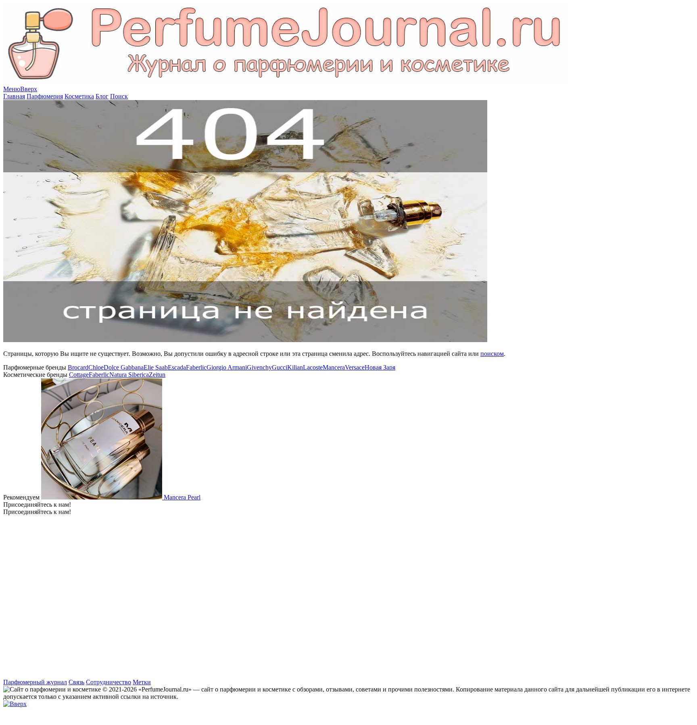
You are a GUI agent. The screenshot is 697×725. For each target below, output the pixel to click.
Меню (11, 89)
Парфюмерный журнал (35, 682)
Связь (76, 682)
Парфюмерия (45, 96)
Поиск (119, 96)
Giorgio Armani (227, 367)
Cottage (79, 374)
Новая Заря (380, 367)
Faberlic (196, 367)
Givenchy (259, 367)
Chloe (96, 367)
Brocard (78, 367)
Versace (355, 367)
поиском (492, 353)
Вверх (28, 89)
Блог (102, 96)
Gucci (279, 367)
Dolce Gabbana (124, 367)
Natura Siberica (129, 374)
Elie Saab (156, 367)
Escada (177, 367)
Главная (14, 96)
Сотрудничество (108, 682)
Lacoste (313, 367)
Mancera (334, 367)
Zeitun (157, 374)
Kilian (295, 367)
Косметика (79, 96)
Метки (142, 682)
